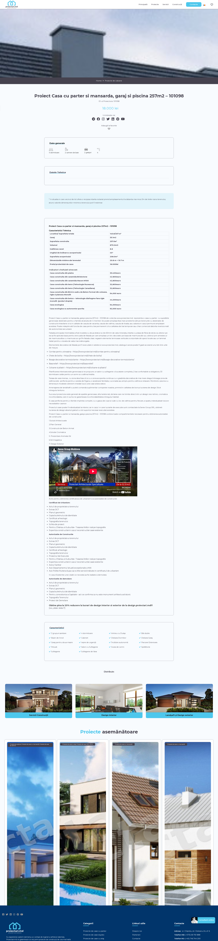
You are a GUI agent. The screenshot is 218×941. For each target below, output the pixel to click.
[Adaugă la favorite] (109, 128)
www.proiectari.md (125, 318)
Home (99, 81)
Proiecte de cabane (113, 81)
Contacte (194, 4)
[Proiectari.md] (12, 7)
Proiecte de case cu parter (94, 931)
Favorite (210, 4)
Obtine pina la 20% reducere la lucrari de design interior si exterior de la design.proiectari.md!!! (101, 605)
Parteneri (136, 935)
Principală (143, 4)
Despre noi (137, 931)
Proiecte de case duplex (93, 935)
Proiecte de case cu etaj (93, 938)
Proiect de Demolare (58, 600)
